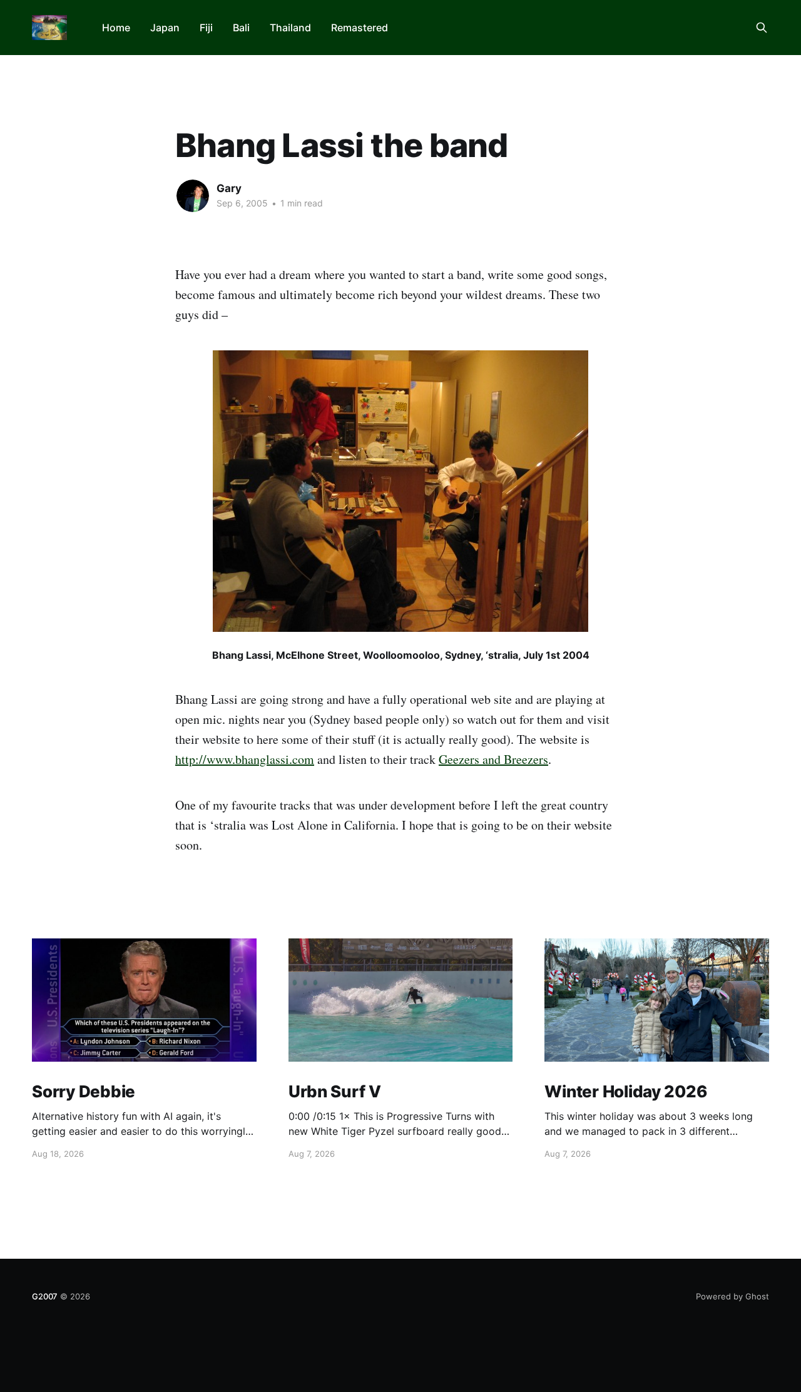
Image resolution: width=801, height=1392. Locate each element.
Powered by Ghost (732, 1296)
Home (116, 27)
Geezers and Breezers (493, 759)
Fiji (206, 27)
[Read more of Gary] (192, 195)
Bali (241, 27)
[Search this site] (762, 28)
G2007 (45, 1296)
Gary (229, 188)
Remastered (359, 27)
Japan (165, 27)
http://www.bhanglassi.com (244, 759)
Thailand (290, 27)
